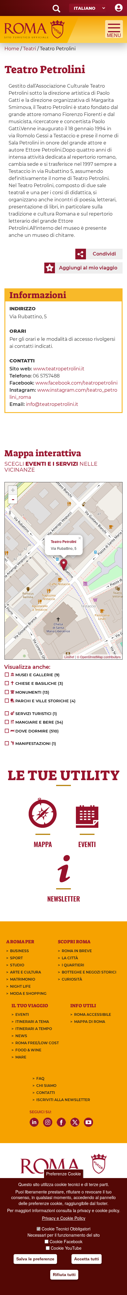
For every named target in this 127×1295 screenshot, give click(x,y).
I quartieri (73, 965)
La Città (70, 958)
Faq (40, 1078)
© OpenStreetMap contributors (99, 656)
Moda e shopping (28, 993)
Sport (16, 958)
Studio (17, 965)
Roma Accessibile (92, 1014)
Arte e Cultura (25, 972)
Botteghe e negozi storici (89, 972)
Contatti (45, 1092)
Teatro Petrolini (63, 541)
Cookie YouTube (66, 1248)
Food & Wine (28, 1050)
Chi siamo (46, 1085)
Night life (20, 986)
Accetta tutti (86, 1259)
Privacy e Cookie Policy (63, 1218)
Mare (20, 1057)
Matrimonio (22, 979)
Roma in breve (77, 951)
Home (11, 49)
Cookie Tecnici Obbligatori (66, 1229)
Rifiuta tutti (64, 1274)
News (21, 1036)
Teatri (29, 49)
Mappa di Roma (89, 1021)
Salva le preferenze (35, 1259)
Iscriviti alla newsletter (63, 1100)
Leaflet (69, 656)
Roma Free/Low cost (37, 1043)
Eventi (22, 1014)
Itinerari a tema (32, 1021)
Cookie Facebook (66, 1241)
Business (19, 951)
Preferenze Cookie (63, 1174)
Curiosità (72, 979)
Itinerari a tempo (33, 1028)
